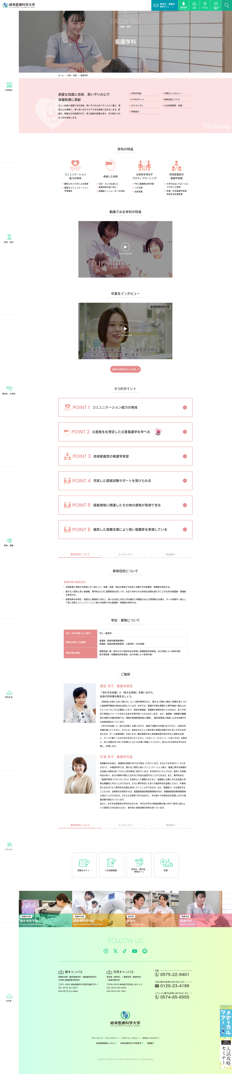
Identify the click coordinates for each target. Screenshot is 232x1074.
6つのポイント (138, 99)
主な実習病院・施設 (173, 105)
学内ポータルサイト (151, 1038)
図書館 (150, 1043)
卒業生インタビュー (173, 93)
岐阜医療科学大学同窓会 (131, 1043)
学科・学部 (72, 75)
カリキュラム (137, 105)
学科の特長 (136, 93)
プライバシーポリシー (130, 1038)
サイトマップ (97, 1038)
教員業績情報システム (105, 1043)
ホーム (61, 75)
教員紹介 (135, 112)
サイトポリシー (112, 1038)
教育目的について (172, 99)
